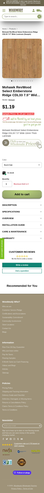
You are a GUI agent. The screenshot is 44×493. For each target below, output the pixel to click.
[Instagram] (14, 439)
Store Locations (8, 325)
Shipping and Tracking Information (15, 392)
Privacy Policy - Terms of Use (22, 489)
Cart (39, 10)
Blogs (4, 332)
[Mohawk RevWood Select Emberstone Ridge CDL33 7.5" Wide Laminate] (22, 148)
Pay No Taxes (7, 354)
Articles (5, 369)
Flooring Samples (9, 358)
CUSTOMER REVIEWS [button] (2, 248)
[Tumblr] (18, 439)
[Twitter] (7, 439)
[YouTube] (22, 439)
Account (33, 10)
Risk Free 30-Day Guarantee (13, 347)
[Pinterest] (11, 439)
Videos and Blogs (9, 365)
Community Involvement (11, 321)
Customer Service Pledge (12, 310)
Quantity (5, 179)
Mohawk (11, 100)
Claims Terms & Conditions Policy (15, 406)
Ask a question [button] (22, 271)
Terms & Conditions (9, 410)
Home (4, 29)
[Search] (39, 17)
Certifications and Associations (14, 314)
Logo (16, 10)
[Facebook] (3, 439)
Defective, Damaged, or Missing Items (17, 399)
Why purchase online (10, 351)
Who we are (6, 306)
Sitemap (5, 373)
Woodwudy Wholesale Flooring (25, 486)
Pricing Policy (7, 388)
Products (12, 29)
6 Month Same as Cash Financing (15, 362)
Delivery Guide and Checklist (13, 395)
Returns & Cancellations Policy (14, 402)
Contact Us (6, 328)
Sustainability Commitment (12, 317)
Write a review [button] (22, 265)
